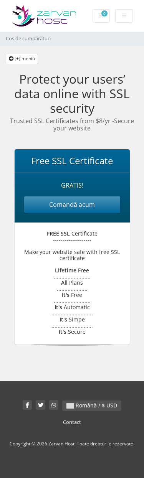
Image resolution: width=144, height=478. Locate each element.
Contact (72, 422)
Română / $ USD (95, 405)
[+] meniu (24, 58)
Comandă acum (72, 204)
